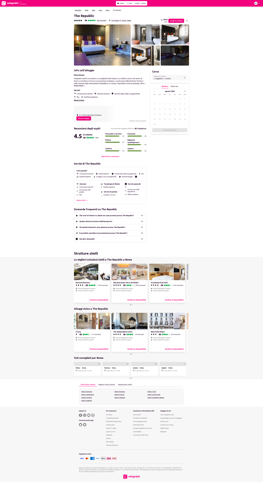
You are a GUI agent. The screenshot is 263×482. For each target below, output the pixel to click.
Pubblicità (109, 435)
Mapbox (132, 121)
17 (155, 114)
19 (165, 114)
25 (160, 119)
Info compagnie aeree (140, 421)
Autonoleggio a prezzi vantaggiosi (171, 418)
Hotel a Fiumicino (86, 391)
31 (155, 124)
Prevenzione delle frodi (140, 435)
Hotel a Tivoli (152, 391)
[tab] (88, 384)
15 (180, 109)
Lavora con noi (110, 431)
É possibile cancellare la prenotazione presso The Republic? (103, 233)
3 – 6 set (129, 3)
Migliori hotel (164, 428)
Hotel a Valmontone (87, 394)
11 (160, 109)
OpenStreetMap (141, 121)
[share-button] (187, 21)
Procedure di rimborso (140, 418)
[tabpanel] (131, 396)
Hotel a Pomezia (119, 391)
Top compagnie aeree (167, 415)
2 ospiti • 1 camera (140, 3)
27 (170, 119)
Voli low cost (164, 421)
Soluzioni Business (112, 445)
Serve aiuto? (137, 415)
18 (160, 114)
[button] (102, 45)
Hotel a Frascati (119, 394)
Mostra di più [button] (81, 200)
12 (165, 109)
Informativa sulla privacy (113, 421)
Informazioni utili (138, 425)
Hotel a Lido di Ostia (154, 394)
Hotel (86, 10)
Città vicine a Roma (88, 384)
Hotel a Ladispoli (86, 400)
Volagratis (78, 10)
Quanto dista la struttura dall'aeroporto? (95, 221)
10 (155, 109)
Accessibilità (137, 431)
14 (175, 109)
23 (185, 114)
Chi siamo (109, 415)
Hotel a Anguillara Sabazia (156, 397)
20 (170, 114)
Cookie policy (110, 425)
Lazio (100, 10)
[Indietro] (154, 91)
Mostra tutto (79, 100)
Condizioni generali (112, 418)
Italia (93, 10)
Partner (108, 438)
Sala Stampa (110, 442)
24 (155, 119)
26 (165, 119)
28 (175, 119)
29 (180, 119)
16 (185, 109)
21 (175, 114)
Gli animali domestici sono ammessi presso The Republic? (102, 227)
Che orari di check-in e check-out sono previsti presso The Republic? (106, 215)
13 (170, 109)
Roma (122, 3)
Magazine (163, 431)
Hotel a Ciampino (119, 397)
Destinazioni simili (125, 384)
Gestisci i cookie (111, 428)
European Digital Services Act (142, 428)
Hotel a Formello (86, 397)
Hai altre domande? (87, 239)
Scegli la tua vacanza (167, 425)
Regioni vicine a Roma (107, 384)
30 (185, 119)
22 (180, 114)
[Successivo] (185, 91)
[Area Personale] (257, 3)
